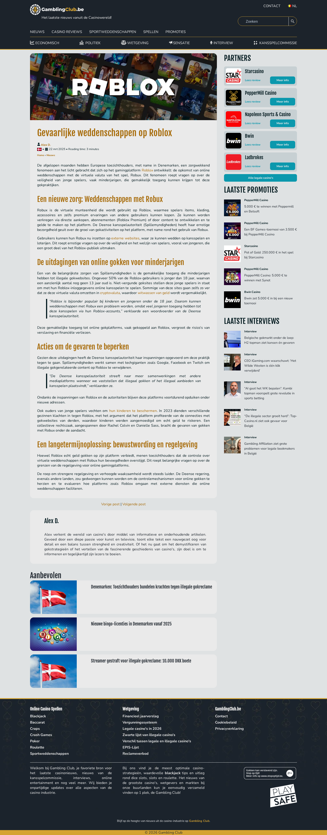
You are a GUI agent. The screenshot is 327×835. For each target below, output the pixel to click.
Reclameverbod (136, 753)
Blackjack (38, 716)
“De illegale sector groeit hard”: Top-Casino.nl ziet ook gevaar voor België (270, 421)
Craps (35, 728)
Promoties (176, 31)
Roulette (37, 747)
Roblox (147, 170)
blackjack (173, 773)
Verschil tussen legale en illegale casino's (157, 741)
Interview (250, 331)
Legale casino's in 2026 (142, 728)
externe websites (125, 238)
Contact (272, 6)
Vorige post (110, 504)
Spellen (150, 31)
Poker (35, 741)
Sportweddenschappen (112, 31)
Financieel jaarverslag (141, 716)
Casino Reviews (67, 31)
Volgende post (134, 504)
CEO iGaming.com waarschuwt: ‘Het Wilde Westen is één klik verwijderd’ (270, 365)
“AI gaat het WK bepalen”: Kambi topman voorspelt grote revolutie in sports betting (269, 393)
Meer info (283, 80)
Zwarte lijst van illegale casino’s (149, 734)
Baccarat (37, 722)
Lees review (252, 80)
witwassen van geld (154, 292)
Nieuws (37, 31)
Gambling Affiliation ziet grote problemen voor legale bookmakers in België (269, 448)
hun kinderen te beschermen (133, 410)
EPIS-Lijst (131, 747)
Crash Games (41, 734)
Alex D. (46, 145)
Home (40, 155)
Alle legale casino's (260, 178)
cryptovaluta (110, 292)
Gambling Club (199, 821)
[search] (293, 21)
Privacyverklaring (229, 728)
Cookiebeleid (226, 722)
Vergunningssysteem (140, 722)
